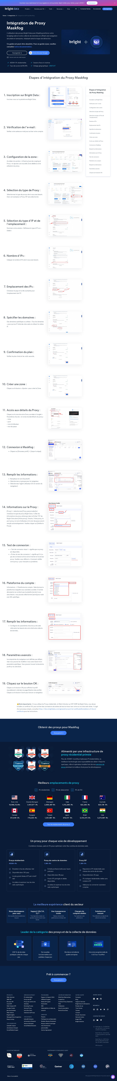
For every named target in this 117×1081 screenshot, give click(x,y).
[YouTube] (97, 999)
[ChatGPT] (94, 1009)
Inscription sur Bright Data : (96, 99)
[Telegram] (101, 1020)
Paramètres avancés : (94, 168)
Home (4, 15)
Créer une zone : (93, 137)
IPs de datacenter (62, 790)
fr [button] (76, 9)
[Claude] (104, 1009)
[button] (65, 97)
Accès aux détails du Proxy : (96, 141)
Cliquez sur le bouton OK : (96, 172)
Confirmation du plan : (95, 133)
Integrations (12, 15)
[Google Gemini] (101, 1009)
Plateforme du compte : (95, 160)
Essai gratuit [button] (107, 9)
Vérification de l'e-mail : (95, 103)
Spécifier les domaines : (95, 129)
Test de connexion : (94, 157)
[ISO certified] (83, 1066)
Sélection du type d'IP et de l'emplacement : (96, 116)
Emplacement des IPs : (95, 125)
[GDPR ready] (95, 1066)
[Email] (97, 1020)
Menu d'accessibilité (12, 1076)
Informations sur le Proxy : (95, 153)
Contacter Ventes (85, 9)
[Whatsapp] (94, 1020)
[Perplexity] (97, 1009)
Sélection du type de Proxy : (96, 111)
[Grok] (107, 1009)
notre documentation (23, 47)
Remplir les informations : (95, 149)
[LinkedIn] (94, 999)
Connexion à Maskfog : (95, 145)
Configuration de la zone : (96, 107)
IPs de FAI (78, 790)
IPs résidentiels (44, 790)
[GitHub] (101, 999)
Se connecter (97, 9)
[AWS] (9, 1055)
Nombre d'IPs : (93, 121)
